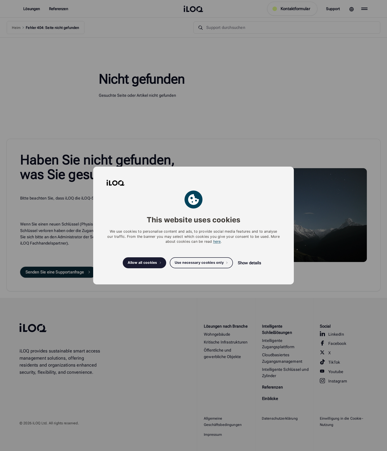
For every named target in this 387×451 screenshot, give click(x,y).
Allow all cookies (142, 263)
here (217, 241)
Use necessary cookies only (199, 263)
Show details (249, 262)
